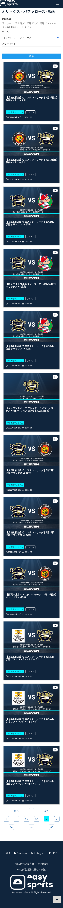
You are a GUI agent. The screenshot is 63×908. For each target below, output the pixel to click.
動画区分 (6, 18)
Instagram (39, 853)
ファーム (9, 23)
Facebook (21, 853)
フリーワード (9, 43)
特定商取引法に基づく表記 (31, 869)
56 (26, 819)
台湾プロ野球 (24, 23)
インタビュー (26, 26)
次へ (46, 810)
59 (57, 819)
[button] (57, 4)
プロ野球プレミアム (45, 23)
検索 (31, 56)
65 (51, 827)
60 (11, 827)
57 (36, 819)
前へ (16, 810)
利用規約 (43, 863)
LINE (54, 853)
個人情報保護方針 (24, 863)
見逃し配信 (10, 26)
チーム (5, 32)
